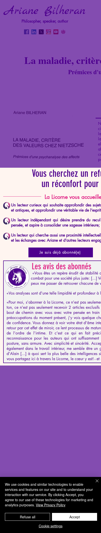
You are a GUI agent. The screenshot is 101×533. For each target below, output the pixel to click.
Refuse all (27, 516)
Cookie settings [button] (51, 525)
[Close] (94, 484)
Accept (74, 516)
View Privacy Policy (50, 504)
